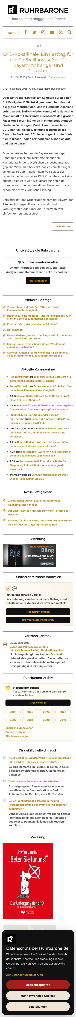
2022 (13, 719)
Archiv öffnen (38, 702)
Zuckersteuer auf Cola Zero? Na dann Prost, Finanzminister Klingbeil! (33, 308)
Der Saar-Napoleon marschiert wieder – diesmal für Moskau (39, 512)
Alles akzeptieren (38, 985)
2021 (30, 719)
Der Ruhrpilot (15, 329)
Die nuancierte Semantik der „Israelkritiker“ (35, 781)
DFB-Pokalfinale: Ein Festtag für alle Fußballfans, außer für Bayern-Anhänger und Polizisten (38, 62)
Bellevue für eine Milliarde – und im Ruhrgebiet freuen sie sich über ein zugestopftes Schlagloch (39, 317)
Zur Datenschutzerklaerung (24, 975)
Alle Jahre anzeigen (17, 736)
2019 (63, 719)
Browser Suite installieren (38, 619)
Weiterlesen (62, 226)
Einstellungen (38, 1006)
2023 (63, 711)
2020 (46, 719)
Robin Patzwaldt (19, 376)
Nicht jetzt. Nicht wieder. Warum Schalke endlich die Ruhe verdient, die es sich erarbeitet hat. (40, 759)
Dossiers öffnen (15, 732)
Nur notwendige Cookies (38, 995)
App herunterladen (38, 611)
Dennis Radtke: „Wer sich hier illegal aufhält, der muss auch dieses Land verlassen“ (39, 337)
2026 (13, 711)
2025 (30, 711)
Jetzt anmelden (38, 280)
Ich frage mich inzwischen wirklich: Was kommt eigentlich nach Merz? (36, 345)
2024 (46, 711)
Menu (12, 33)
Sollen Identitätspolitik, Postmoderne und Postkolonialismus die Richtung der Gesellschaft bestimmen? (38, 804)
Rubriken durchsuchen (19, 727)
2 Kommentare (56, 77)
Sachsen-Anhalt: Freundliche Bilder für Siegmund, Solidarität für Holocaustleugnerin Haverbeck (37, 354)
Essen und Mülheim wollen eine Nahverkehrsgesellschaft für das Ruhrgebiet (37, 648)
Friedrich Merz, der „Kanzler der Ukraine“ (32, 324)
